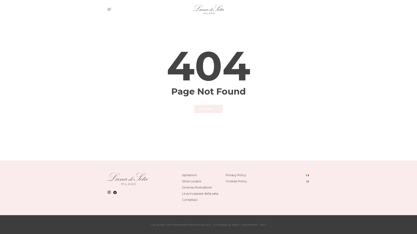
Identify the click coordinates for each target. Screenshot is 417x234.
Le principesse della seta (200, 193)
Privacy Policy (236, 175)
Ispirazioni (189, 175)
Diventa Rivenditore (197, 187)
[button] (109, 9)
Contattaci (190, 200)
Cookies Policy (236, 181)
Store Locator (191, 181)
